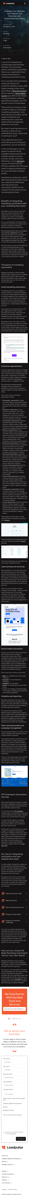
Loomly (4, 685)
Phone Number (8, 1082)
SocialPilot (5, 683)
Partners (5, 1180)
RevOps (4, 1161)
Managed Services (8, 1110)
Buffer (4, 676)
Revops (5, 1107)
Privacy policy (13, 1133)
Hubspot (6, 520)
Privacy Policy (13, 1189)
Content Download (8, 1174)
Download (18, 979)
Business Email (8, 1074)
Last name (6, 1066)
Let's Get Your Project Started (13, 1009)
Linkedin (4, 1189)
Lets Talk (20, 1139)
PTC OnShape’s (18, 811)
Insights (4, 1171)
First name (6, 1058)
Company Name (8, 1089)
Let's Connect (6, 1183)
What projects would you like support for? (14, 1099)
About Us (5, 1177)
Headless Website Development (12, 1103)
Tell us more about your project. (12, 1115)
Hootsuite (5, 679)
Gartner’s (20, 161)
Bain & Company (20, 91)
